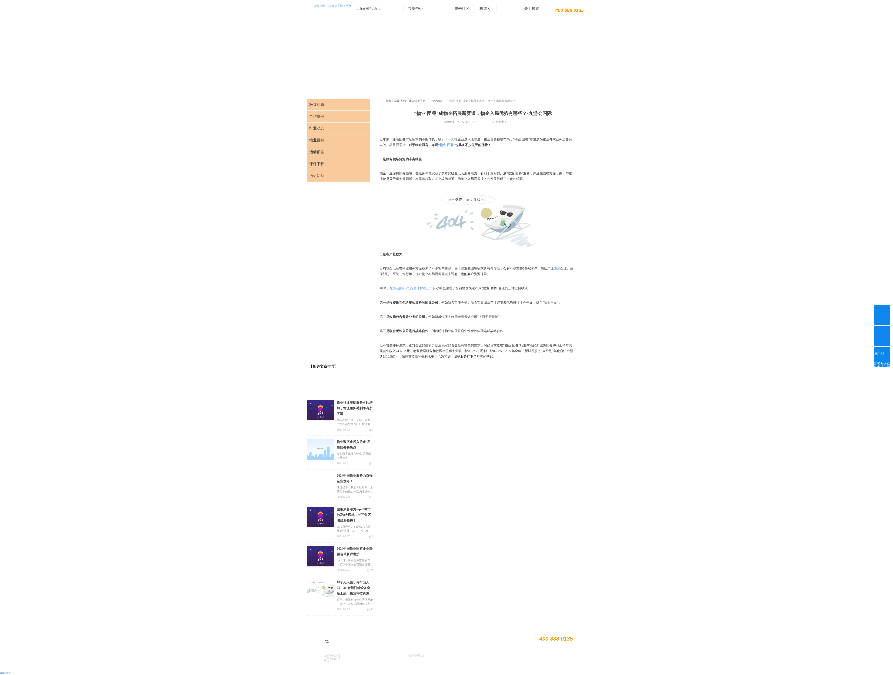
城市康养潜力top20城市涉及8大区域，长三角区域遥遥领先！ (354, 515)
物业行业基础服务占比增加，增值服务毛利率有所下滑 (355, 408)
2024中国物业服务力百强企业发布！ (355, 478)
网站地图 (5, 673)
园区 (557, 268)
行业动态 (437, 101)
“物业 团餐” (446, 145)
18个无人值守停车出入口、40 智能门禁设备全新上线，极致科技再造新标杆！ (355, 588)
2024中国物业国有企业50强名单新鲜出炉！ (355, 551)
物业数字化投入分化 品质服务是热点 (353, 444)
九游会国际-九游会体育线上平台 (331, 6)
